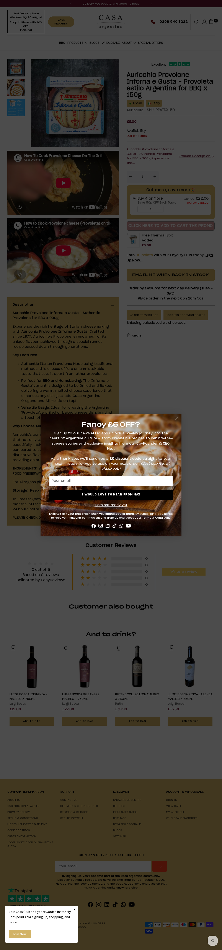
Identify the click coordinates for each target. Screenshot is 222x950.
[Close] (176, 419)
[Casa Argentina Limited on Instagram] (100, 526)
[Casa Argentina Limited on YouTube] (128, 526)
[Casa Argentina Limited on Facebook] (93, 526)
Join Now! (20, 934)
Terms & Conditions (156, 517)
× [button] (74, 909)
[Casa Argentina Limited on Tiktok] (114, 526)
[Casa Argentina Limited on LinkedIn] (107, 526)
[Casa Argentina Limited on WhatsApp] (121, 526)
